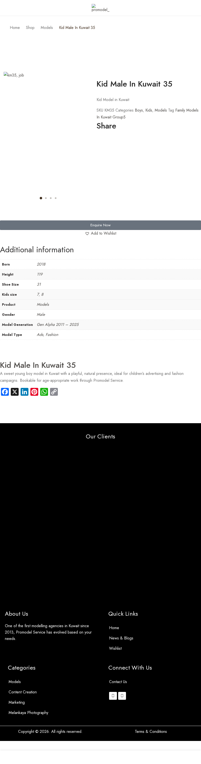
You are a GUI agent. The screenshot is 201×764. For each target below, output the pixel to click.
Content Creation (23, 692)
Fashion (52, 334)
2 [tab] (46, 198)
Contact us (118, 682)
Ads (40, 334)
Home (114, 628)
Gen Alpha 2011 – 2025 (57, 324)
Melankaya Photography (28, 712)
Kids (148, 110)
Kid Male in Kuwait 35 (38, 365)
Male (41, 314)
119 (39, 274)
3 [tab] (50, 198)
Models (161, 110)
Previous (7, 139)
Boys (139, 110)
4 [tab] (55, 198)
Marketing (17, 702)
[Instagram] (113, 696)
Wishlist (115, 648)
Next (89, 139)
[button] (1, 217)
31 (39, 284)
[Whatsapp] (122, 696)
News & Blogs (121, 638)
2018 (41, 264)
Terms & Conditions (151, 731)
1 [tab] (41, 198)
